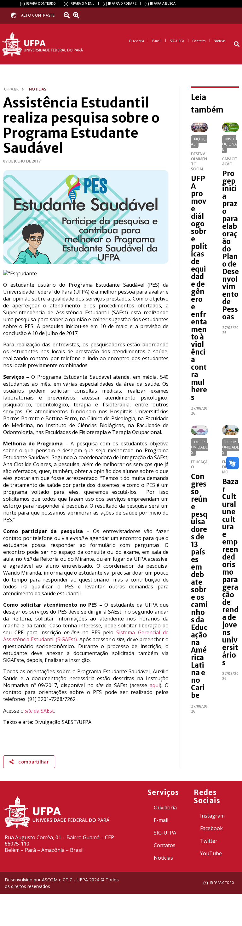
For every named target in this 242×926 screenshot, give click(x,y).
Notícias (199, 141)
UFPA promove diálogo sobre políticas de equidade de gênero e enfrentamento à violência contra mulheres (199, 288)
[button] (237, 44)
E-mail (161, 820)
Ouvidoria (165, 807)
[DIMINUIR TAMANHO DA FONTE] (67, 15)
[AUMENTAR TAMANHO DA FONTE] (78, 15)
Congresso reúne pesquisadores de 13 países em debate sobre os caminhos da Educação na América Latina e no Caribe (199, 586)
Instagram (212, 815)
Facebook (211, 828)
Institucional (229, 144)
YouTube (211, 853)
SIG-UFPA (165, 832)
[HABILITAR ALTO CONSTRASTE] (15, 15)
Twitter (208, 840)
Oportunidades (199, 447)
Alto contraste (38, 15)
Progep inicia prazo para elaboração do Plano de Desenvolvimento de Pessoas (230, 245)
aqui (155, 685)
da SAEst (39, 710)
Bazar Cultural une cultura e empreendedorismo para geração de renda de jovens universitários (230, 572)
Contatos (165, 845)
